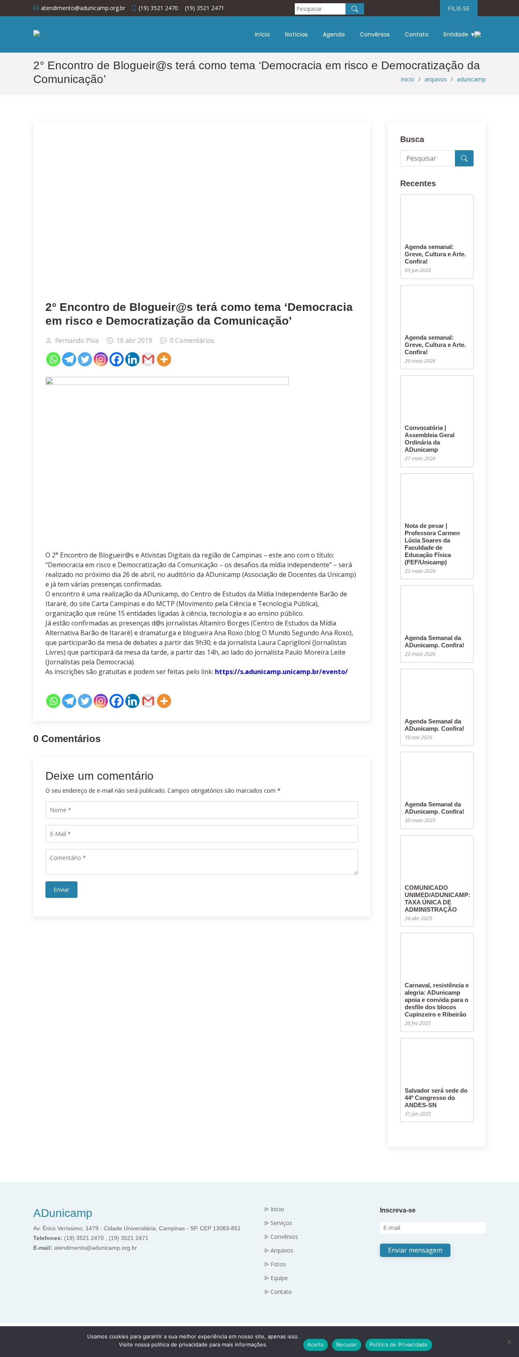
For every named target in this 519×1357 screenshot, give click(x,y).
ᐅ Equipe (276, 1278)
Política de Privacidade (398, 1344)
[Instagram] (101, 359)
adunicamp (471, 79)
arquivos (436, 79)
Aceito (315, 1344)
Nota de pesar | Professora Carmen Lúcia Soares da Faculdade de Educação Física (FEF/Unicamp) (432, 544)
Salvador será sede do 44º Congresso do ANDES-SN (436, 1097)
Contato (417, 34)
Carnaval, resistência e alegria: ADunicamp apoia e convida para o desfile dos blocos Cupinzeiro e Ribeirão (437, 1000)
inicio (407, 79)
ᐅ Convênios (281, 1237)
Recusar (346, 1344)
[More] (164, 359)
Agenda (334, 34)
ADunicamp (62, 1213)
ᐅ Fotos (275, 1264)
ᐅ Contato (278, 1292)
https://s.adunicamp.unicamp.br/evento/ (281, 671)
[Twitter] (85, 359)
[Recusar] (509, 1342)
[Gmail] (148, 359)
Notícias (296, 34)
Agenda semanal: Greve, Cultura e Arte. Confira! (435, 254)
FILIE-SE (459, 8)
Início (262, 34)
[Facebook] (116, 359)
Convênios (375, 34)
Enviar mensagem (415, 1250)
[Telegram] (69, 359)
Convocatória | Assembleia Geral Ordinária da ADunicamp (430, 438)
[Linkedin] (132, 359)
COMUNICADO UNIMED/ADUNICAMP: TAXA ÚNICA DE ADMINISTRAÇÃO (437, 898)
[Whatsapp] (53, 359)
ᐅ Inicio (274, 1209)
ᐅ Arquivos (278, 1250)
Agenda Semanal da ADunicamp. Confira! (434, 641)
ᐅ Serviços (278, 1223)
